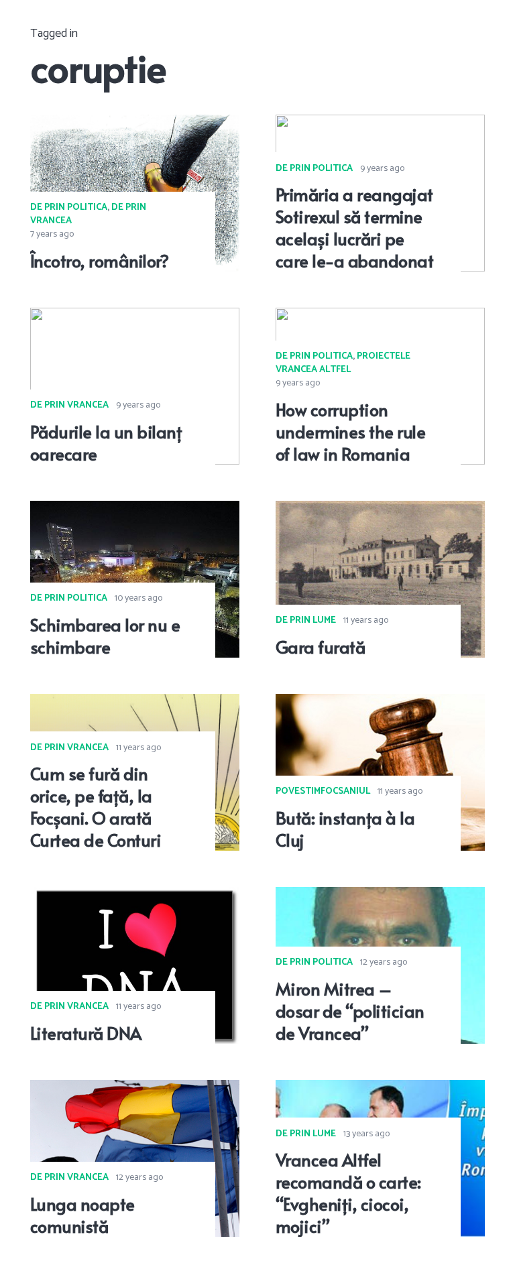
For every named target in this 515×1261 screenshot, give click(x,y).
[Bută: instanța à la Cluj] (380, 703)
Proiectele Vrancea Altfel (343, 363)
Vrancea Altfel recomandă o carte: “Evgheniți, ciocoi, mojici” (348, 1192)
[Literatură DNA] (134, 896)
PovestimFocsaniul (323, 791)
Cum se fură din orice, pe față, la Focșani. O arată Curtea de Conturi (95, 806)
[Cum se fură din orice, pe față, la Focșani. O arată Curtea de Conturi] (134, 703)
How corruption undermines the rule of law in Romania (350, 431)
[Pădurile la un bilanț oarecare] (134, 317)
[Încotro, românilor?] (134, 124)
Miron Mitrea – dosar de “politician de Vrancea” (350, 1010)
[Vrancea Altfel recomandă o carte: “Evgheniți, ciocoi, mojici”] (380, 1089)
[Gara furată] (380, 510)
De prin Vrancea (69, 405)
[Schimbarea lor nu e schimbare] (134, 510)
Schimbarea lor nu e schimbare (105, 635)
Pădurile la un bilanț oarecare (106, 442)
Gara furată (320, 646)
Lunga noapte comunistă (82, 1215)
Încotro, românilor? (99, 260)
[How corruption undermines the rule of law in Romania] (380, 317)
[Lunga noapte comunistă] (134, 1089)
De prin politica (68, 207)
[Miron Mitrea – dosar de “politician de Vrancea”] (380, 896)
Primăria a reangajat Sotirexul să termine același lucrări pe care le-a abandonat (354, 227)
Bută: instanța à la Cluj (345, 828)
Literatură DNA (85, 1032)
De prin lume (306, 620)
